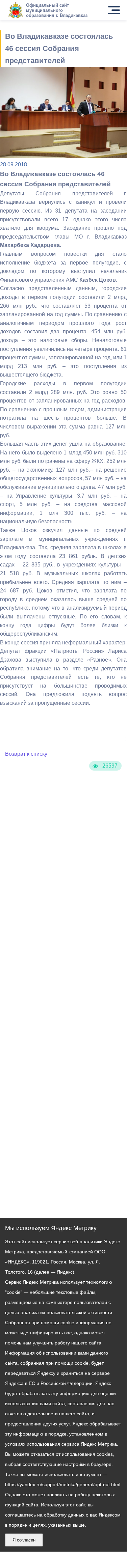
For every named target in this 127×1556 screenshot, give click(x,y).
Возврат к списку (26, 754)
